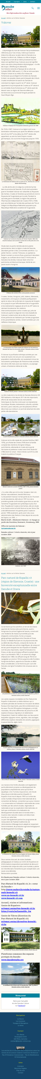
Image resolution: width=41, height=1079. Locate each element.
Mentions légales (20, 1068)
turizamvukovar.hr (8, 528)
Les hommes (20, 1021)
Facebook (21, 1006)
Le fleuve (20, 1019)
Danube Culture (9, 7)
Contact (32, 2)
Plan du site (20, 1070)
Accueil (8, 2)
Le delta (20, 1025)
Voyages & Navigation (20, 1023)
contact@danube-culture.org (20, 1041)
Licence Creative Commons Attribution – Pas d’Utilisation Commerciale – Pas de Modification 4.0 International (21, 1055)
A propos (17, 2)
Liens (25, 2)
